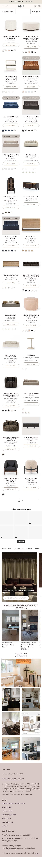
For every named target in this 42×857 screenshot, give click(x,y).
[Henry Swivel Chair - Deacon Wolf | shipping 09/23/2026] (11, 382)
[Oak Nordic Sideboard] (11, 264)
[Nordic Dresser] (31, 225)
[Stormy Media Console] (31, 185)
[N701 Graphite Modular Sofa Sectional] (11, 225)
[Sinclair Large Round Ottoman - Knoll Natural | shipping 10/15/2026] (31, 25)
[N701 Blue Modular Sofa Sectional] (11, 105)
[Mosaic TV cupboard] (31, 426)
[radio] (3, 50)
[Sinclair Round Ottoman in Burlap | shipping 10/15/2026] (31, 304)
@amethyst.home (21, 656)
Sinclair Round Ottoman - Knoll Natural (8, 645)
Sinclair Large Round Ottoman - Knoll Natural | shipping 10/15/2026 (28, 646)
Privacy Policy (6, 818)
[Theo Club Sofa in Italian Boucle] (31, 382)
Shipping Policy (7, 807)
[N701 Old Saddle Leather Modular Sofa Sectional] (31, 65)
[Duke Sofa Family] (11, 304)
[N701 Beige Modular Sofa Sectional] (11, 143)
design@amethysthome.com (13, 779)
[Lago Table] (31, 344)
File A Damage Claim (9, 815)
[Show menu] (2, 6)
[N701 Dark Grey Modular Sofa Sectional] (31, 105)
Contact (4, 826)
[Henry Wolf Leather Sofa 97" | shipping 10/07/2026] (31, 264)
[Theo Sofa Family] (31, 143)
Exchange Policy (7, 811)
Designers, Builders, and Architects (13, 803)
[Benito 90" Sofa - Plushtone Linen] (11, 344)
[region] (21, 630)
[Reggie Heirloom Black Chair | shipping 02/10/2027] (11, 467)
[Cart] (39, 6)
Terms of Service (7, 822)
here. (38, 853)
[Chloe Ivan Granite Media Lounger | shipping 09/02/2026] (11, 426)
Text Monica (29, 2)
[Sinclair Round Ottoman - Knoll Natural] (11, 25)
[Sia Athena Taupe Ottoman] (31, 467)
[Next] (32, 500)
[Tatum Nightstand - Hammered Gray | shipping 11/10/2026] (11, 65)
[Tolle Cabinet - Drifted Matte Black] (11, 185)
